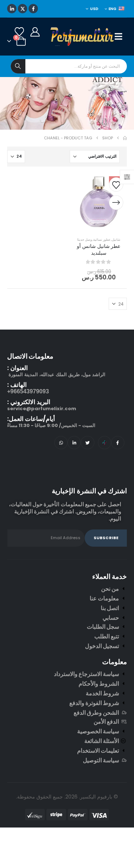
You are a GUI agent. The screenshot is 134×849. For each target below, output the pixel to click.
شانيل (116, 263)
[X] (22, 32)
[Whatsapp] (61, 466)
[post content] (99, 225)
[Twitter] (87, 466)
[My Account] (34, 55)
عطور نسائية (101, 263)
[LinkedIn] (11, 32)
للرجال (97, 15)
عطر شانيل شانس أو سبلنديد (98, 273)
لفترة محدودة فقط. (43, 14)
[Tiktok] (104, 466)
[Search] (18, 90)
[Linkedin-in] (74, 466)
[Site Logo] (82, 60)
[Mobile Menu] (121, 60)
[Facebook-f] (117, 466)
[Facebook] (33, 32)
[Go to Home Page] (125, 162)
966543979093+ (28, 415)
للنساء (71, 15)
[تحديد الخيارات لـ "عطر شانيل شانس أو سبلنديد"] (116, 226)
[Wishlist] (19, 55)
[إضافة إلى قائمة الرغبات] (116, 208)
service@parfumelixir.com (41, 432)
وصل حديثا (84, 263)
